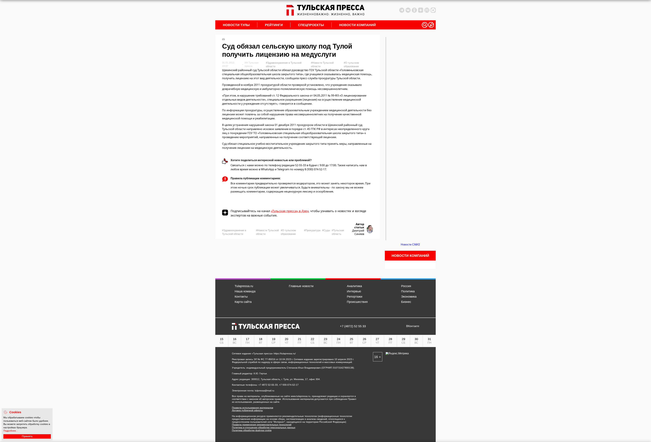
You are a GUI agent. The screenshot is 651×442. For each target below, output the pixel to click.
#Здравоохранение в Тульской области (283, 64)
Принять (27, 436)
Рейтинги (274, 25)
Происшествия (357, 302)
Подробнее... (10, 430)
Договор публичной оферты (247, 410)
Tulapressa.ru (244, 286)
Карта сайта (243, 302)
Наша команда (245, 291)
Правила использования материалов (252, 407)
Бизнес (406, 302)
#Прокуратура (312, 230)
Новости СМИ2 (410, 244)
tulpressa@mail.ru (264, 390)
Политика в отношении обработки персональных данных (263, 427)
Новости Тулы (236, 25)
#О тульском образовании (351, 64)
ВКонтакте (412, 326)
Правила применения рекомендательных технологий (261, 424)
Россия (406, 286)
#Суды (326, 230)
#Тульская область (338, 232)
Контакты (241, 296)
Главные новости (301, 286)
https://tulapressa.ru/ (285, 353)
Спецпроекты (311, 25)
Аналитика (354, 286)
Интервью (354, 291)
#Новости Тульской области (322, 64)
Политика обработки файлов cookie (252, 430)
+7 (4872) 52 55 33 (353, 326)
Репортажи (354, 296)
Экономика (409, 296)
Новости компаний (357, 25)
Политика (408, 291)
